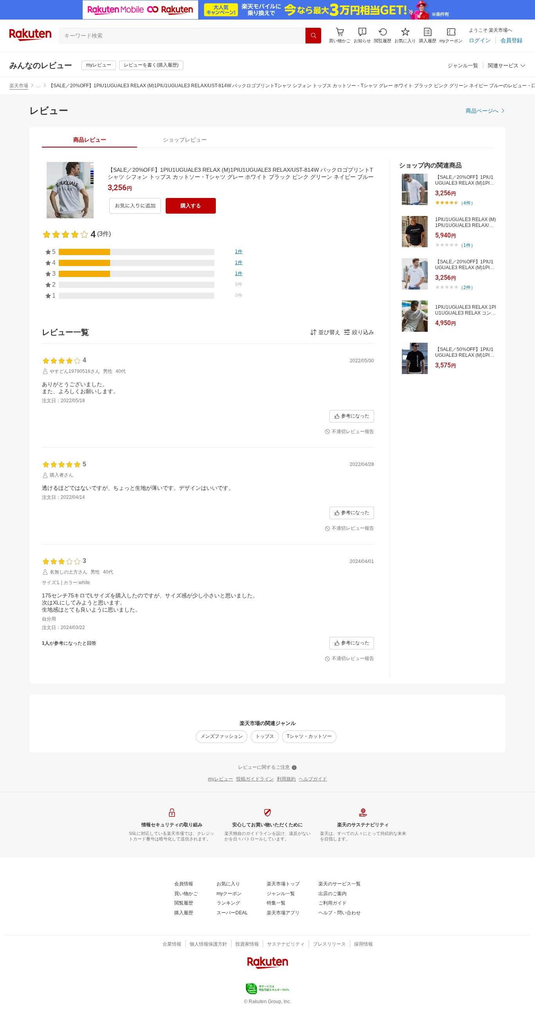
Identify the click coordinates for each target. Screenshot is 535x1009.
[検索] (313, 35)
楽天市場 (18, 85)
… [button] (38, 85)
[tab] (89, 139)
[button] (362, 35)
